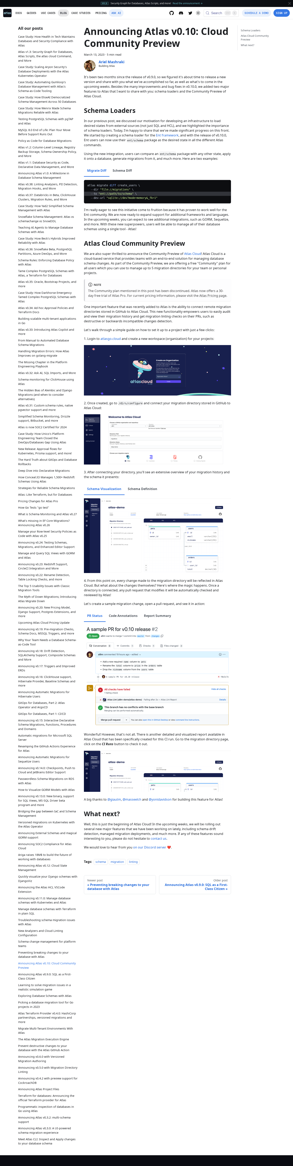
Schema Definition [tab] (142, 489)
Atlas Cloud (192, 254)
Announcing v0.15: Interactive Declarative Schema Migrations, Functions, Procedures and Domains (47, 724)
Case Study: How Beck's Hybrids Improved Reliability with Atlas (46, 240)
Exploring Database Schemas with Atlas (45, 996)
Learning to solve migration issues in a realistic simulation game (44, 987)
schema (100, 862)
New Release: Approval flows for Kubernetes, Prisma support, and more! (45, 451)
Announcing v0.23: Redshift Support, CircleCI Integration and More (43, 566)
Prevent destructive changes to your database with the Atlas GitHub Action (43, 1048)
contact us (158, 838)
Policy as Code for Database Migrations (45, 141)
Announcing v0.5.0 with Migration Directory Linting (47, 1070)
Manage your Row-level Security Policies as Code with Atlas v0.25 (47, 534)
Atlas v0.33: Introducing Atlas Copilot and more (46, 332)
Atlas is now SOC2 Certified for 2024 (42, 427)
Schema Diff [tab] (122, 170)
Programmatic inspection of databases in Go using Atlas (46, 1109)
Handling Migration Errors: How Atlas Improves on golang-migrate (43, 353)
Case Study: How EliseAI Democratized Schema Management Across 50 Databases (47, 99)
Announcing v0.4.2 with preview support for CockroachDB (48, 1080)
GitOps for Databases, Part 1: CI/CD (42, 714)
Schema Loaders (250, 30)
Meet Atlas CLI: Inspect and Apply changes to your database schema (47, 1141)
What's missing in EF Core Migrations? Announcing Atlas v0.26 (44, 523)
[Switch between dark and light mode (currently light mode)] (198, 13)
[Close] (289, 3)
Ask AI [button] (116, 13)
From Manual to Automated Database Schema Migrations (43, 342)
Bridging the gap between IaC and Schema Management (47, 813)
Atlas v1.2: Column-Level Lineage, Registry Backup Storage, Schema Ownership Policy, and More (47, 151)
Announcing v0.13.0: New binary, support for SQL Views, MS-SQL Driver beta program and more (46, 800)
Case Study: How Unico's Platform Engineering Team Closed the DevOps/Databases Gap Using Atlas (42, 438)
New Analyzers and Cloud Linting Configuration (40, 933)
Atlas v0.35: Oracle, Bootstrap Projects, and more (47, 284)
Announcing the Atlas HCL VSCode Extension (41, 889)
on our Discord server (149, 847)
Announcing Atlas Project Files (38, 1089)
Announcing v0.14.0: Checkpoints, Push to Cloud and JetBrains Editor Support (46, 770)
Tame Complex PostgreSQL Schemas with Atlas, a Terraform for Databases (46, 273)
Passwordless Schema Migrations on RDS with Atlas (46, 781)
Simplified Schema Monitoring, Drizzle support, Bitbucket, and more (44, 418)
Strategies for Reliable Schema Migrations (46, 488)
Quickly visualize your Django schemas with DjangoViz (47, 879)
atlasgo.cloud (110, 338)
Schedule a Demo (256, 13)
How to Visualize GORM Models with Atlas (46, 790)
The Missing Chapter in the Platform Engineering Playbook (42, 364)
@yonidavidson (160, 799)
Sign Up (281, 13)
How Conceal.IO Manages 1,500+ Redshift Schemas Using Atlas (46, 479)
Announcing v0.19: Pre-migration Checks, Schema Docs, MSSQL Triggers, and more (46, 631)
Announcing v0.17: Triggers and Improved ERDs (46, 668)
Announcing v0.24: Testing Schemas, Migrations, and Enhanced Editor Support (46, 544)
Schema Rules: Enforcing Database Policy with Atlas (46, 262)
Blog (63, 13)
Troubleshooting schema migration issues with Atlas (46, 922)
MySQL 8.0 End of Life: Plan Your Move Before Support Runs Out (44, 132)
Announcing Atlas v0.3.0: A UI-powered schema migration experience (44, 1130)
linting (133, 862)
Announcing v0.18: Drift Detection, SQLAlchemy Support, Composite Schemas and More (47, 655)
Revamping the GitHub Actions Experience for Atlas (46, 748)
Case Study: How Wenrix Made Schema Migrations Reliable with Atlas (44, 110)
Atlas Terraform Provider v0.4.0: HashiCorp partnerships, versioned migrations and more (47, 1017)
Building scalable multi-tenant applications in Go (47, 321)
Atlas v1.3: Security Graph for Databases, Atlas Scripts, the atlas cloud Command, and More (45, 56)
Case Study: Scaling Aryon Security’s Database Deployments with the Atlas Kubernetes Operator (43, 71)
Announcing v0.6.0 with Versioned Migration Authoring (41, 1059)
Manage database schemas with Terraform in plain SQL (47, 911)
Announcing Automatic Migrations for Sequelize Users (44, 759)
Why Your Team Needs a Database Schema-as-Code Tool (47, 642)
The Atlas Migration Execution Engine (43, 1039)
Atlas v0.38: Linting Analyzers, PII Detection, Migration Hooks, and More (48, 186)
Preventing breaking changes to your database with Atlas (43, 955)
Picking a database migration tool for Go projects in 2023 (45, 1004)
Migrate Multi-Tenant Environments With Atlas (45, 1031)
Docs (19, 13)
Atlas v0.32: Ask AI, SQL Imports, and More (47, 373)
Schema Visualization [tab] (104, 489)
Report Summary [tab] (157, 616)
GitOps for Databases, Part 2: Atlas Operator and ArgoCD (41, 705)
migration (117, 862)
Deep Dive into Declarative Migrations (44, 470)
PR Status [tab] (94, 616)
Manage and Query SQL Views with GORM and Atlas (46, 555)
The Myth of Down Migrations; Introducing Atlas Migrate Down (47, 599)
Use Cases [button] (48, 13)
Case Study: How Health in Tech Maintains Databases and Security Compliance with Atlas (46, 41)
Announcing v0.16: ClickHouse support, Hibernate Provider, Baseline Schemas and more (46, 681)
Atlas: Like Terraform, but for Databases (45, 494)
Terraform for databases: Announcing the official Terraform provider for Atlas (46, 1098)
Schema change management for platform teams (47, 944)
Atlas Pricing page (212, 295)
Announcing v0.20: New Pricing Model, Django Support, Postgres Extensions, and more (47, 612)
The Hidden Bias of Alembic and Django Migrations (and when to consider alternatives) (45, 394)
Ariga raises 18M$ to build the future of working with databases (45, 857)
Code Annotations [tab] (123, 616)
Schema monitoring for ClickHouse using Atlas (46, 382)
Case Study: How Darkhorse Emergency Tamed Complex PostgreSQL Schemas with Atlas (47, 297)
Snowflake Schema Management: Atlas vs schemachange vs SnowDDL (46, 219)
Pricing (100, 13)
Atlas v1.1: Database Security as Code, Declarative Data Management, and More (46, 165)
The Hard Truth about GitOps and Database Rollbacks (47, 462)
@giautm (114, 799)
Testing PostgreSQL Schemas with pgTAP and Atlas (45, 121)
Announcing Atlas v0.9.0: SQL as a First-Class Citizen (44, 976)
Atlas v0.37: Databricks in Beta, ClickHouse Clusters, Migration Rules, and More (47, 197)
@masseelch (132, 799)
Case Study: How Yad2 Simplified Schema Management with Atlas (46, 208)
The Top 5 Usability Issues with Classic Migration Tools (44, 588)
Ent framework (167, 135)
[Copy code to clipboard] (226, 185)
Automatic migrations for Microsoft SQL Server (45, 738)
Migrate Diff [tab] (96, 170)
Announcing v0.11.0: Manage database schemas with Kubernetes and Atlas (44, 900)
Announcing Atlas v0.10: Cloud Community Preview (47, 965)
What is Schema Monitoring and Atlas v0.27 (47, 514)
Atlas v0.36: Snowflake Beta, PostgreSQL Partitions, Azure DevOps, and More (45, 251)
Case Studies (80, 13)
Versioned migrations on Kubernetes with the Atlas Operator (46, 824)
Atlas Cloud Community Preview (255, 37)
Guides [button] (31, 13)
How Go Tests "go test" (33, 507)
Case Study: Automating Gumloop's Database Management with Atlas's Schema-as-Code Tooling (42, 86)
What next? (247, 45)
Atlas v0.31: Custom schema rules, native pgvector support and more (45, 407)
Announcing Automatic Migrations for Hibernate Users (44, 694)
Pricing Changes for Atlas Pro (38, 501)
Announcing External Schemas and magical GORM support (47, 835)
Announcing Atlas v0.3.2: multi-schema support (44, 1120)
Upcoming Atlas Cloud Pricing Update (44, 622)
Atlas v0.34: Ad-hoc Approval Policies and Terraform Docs (46, 310)
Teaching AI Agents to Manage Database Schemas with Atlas (45, 230)
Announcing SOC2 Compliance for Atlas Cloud (45, 846)
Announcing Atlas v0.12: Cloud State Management (42, 868)
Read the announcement (188, 3)
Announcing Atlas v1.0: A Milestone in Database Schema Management (43, 175)
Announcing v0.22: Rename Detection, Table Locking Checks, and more (44, 577)
